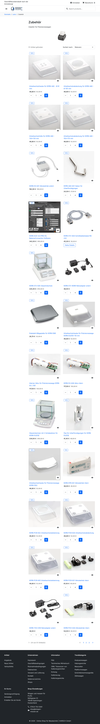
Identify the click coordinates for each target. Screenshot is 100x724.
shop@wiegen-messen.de (35, 710)
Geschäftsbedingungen (36, 663)
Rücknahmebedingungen (37, 666)
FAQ (52, 660)
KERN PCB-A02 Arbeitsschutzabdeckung (44, 533)
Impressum (32, 660)
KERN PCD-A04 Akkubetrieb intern (76, 628)
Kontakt (30, 676)
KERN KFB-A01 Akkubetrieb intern (76, 483)
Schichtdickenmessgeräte (84, 673)
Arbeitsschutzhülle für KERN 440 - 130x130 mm (41, 137)
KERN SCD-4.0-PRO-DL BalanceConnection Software (39, 237)
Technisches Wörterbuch (60, 663)
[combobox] (80, 9)
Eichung (54, 672)
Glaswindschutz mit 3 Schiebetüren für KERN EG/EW (43, 434)
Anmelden (8, 697)
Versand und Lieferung (36, 673)
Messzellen (79, 666)
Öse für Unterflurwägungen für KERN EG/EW (77, 434)
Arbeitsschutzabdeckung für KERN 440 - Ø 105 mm (79, 87)
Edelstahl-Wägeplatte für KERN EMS (42, 333)
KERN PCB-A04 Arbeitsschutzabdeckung (79, 533)
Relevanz (78, 47)
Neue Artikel (8, 663)
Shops (30, 682)
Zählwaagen (79, 676)
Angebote (7, 660)
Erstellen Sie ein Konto (12, 700)
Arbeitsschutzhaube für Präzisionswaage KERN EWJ (44, 484)
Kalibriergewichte (57, 678)
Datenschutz (32, 670)
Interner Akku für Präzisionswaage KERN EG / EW (44, 384)
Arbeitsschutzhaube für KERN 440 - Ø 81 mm (44, 87)
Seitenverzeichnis (34, 679)
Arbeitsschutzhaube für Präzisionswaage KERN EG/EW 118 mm (79, 334)
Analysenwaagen (81, 660)
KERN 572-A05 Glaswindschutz (40, 286)
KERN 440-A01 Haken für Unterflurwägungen (73, 187)
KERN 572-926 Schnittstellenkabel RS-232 (78, 237)
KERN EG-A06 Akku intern (73, 383)
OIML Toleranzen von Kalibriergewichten (59, 668)
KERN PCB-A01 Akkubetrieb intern (76, 580)
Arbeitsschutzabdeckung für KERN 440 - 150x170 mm (79, 137)
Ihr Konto (7, 689)
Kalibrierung (55, 675)
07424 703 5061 (36, 707)
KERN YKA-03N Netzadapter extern (42, 628)
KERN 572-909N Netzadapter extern (77, 286)
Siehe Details (69, 245)
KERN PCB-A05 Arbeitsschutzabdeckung (44, 580)
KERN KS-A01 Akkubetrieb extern (41, 186)
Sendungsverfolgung (12, 694)
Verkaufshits (8, 666)
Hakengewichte (80, 663)
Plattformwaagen (81, 670)
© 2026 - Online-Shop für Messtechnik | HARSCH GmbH (50, 721)
